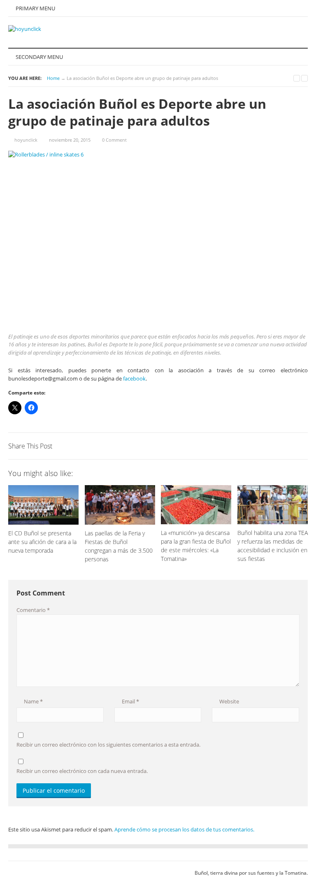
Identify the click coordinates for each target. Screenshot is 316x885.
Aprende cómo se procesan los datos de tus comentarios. (184, 829)
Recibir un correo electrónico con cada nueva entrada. (82, 771)
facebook (134, 378)
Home (53, 78)
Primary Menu (34, 8)
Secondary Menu (38, 57)
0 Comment (114, 140)
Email (130, 701)
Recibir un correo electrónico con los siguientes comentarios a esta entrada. (108, 744)
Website (228, 701)
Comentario (33, 610)
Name (33, 701)
